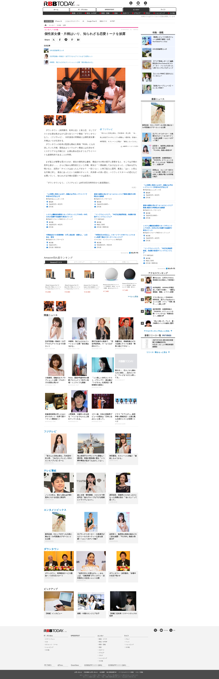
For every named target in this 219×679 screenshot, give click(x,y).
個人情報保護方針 (112, 672)
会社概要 (102, 672)
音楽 (116, 13)
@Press (60, 665)
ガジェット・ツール (51, 644)
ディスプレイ (102, 262)
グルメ (127, 639)
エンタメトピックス (55, 510)
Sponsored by (124, 252)
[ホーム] (45, 25)
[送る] (65, 39)
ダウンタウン (51, 549)
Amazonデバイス (56, 262)
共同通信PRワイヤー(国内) (93, 665)
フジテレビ (107, 129)
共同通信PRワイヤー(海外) (117, 665)
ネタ (46, 642)
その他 (172, 13)
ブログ (147, 13)
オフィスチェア (79, 262)
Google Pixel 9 (92, 21)
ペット (127, 642)
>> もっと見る (133, 296)
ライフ (163, 9)
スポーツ (126, 13)
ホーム (56, 9)
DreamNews (75, 665)
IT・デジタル (83, 9)
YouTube (166, 630)
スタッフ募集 (139, 672)
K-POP (112, 21)
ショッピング (160, 13)
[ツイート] (53, 39)
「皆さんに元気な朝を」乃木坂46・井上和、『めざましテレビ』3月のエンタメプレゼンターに (134, 133)
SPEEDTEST (109, 9)
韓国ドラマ (103, 21)
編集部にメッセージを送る (130, 146)
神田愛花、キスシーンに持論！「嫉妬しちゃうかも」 (119, 141)
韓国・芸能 (105, 13)
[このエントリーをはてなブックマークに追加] (78, 39)
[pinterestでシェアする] (72, 39)
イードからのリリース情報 (126, 672)
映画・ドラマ (77, 13)
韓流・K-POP (91, 13)
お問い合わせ (78, 672)
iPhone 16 (58, 21)
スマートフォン (50, 639)
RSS (174, 630)
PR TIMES (47, 665)
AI (83, 21)
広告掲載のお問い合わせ (91, 672)
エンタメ (136, 9)
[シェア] (59, 39)
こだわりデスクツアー (72, 21)
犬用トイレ (126, 262)
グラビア (137, 13)
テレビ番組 (50, 470)
